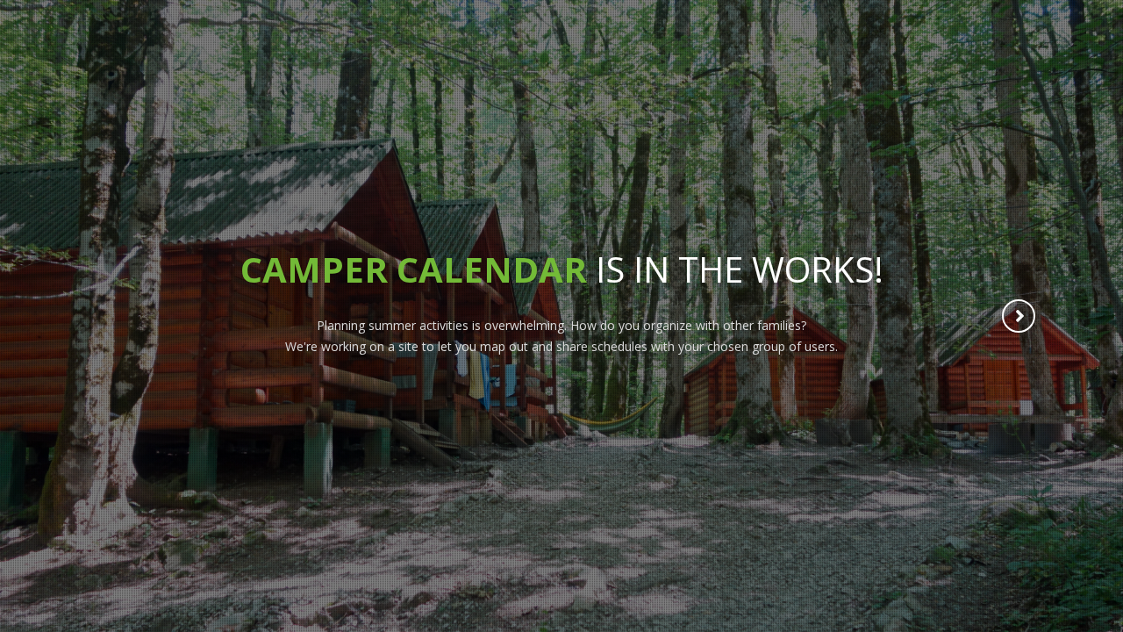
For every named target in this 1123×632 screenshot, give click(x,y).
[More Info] (1019, 317)
